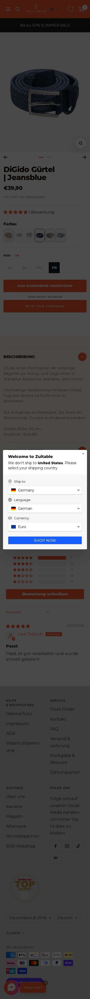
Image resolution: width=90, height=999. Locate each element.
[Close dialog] (83, 453)
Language (22, 500)
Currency (21, 518)
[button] (45, 490)
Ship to (20, 481)
